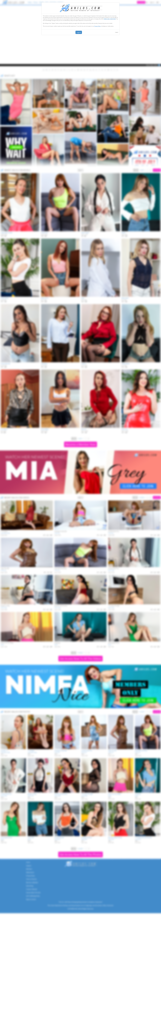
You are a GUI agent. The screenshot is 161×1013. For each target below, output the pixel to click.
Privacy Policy (97, 26)
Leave (116, 32)
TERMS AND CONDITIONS (110, 19)
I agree (79, 32)
